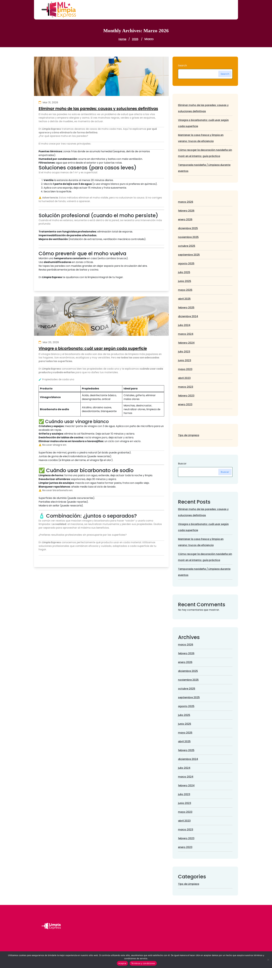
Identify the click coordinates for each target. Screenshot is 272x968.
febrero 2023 (186, 395)
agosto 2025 (186, 263)
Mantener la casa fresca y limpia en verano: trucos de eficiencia (201, 138)
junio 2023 (184, 360)
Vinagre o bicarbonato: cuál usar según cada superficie (93, 348)
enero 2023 (185, 404)
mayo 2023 (185, 369)
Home (122, 39)
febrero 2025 (186, 307)
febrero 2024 (186, 343)
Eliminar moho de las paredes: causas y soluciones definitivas (98, 108)
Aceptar (122, 963)
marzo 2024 (185, 334)
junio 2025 (184, 281)
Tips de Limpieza (188, 435)
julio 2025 (184, 272)
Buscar (182, 463)
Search (182, 65)
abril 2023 (184, 378)
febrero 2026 (186, 210)
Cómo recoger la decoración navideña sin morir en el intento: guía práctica (205, 153)
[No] (268, 959)
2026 (135, 39)
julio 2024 (184, 325)
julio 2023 (184, 351)
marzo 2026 (185, 202)
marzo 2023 (185, 387)
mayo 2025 (185, 290)
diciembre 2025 (188, 228)
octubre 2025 (186, 246)
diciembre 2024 (188, 316)
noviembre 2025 (188, 237)
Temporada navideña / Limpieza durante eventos (204, 168)
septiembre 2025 (189, 255)
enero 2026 (185, 219)
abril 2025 (184, 299)
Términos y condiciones (143, 963)
